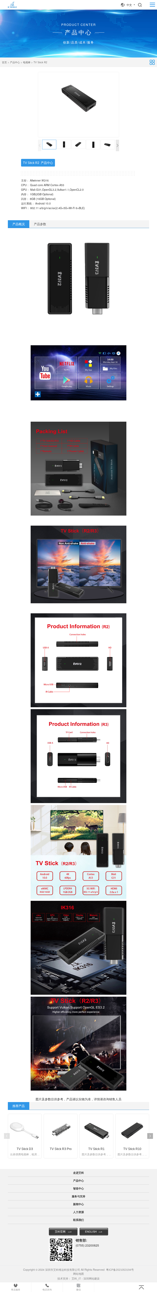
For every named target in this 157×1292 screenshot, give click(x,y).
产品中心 (15, 62)
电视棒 (26, 62)
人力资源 (78, 1212)
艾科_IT (76, 1278)
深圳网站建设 (91, 1278)
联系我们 (78, 1219)
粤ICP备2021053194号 (120, 1269)
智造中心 (78, 1188)
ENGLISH (91, 1231)
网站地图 (78, 1273)
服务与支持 (78, 1196)
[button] (117, 145)
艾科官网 (60, 1231)
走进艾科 (78, 1172)
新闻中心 (78, 1204)
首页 (4, 62)
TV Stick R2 (40, 62)
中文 (129, 5)
